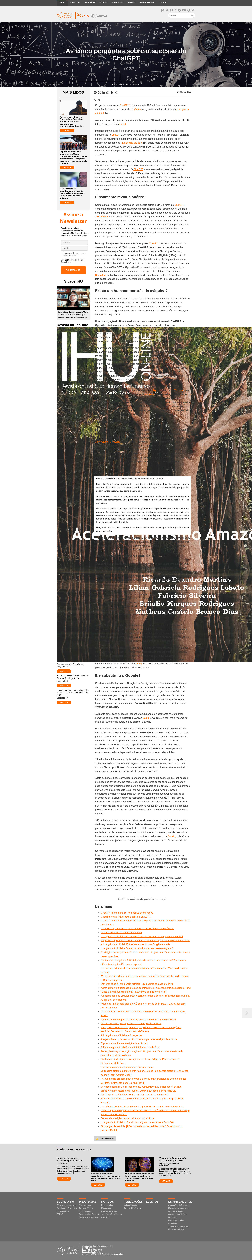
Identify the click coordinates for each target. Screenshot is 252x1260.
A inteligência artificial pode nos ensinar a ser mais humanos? (134, 1094)
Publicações (118, 2)
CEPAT (60, 1214)
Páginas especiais (109, 1211)
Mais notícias (107, 1205)
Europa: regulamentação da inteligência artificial (127, 1067)
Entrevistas (106, 1208)
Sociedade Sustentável (89, 1217)
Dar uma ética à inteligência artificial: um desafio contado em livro (137, 984)
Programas (90, 2)
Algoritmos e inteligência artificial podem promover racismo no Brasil (138, 1019)
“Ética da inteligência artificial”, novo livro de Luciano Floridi (133, 991)
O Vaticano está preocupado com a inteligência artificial (131, 1023)
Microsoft (179, 390)
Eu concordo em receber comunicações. (74, 254)
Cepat (122, 124)
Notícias (103, 2)
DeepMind (100, 275)
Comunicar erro (105, 1138)
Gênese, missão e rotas (67, 1205)
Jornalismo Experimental (111, 1214)
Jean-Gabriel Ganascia (107, 441)
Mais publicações (131, 1205)
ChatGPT (125, 105)
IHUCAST (105, 1217)
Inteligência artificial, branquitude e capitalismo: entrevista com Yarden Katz (142, 1106)
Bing (139, 663)
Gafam (138, 109)
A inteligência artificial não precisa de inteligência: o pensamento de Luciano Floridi (146, 987)
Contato (163, 2)
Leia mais (64, 671)
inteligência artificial (131, 142)
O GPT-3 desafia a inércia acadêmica (121, 932)
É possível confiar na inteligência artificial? (124, 1043)
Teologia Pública (86, 1208)
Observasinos (85, 1205)
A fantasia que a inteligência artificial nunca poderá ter (130, 1047)
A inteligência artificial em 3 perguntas (121, 1035)
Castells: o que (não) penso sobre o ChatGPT (126, 916)
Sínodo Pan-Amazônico (178, 1226)
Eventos (131, 2)
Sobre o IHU (75, 2)
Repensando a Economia (89, 1214)
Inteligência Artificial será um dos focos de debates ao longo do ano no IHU (142, 936)
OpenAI (153, 243)
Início (62, 2)
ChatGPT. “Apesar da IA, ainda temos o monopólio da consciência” (137, 928)
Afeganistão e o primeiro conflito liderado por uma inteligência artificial (139, 1039)
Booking (172, 836)
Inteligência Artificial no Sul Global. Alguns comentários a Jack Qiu (137, 1122)
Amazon (149, 394)
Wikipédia (102, 216)
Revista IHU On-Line (132, 1208)
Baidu (146, 717)
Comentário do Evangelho (179, 1205)
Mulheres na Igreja (176, 1229)
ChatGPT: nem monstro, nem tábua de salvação (127, 912)
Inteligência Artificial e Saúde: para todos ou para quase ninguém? (137, 948)
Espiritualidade (147, 2)
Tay (154, 390)
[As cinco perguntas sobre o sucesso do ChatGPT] (116, 92)
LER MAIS (67, 130)
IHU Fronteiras (85, 1211)
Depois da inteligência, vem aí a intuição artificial (127, 1118)
